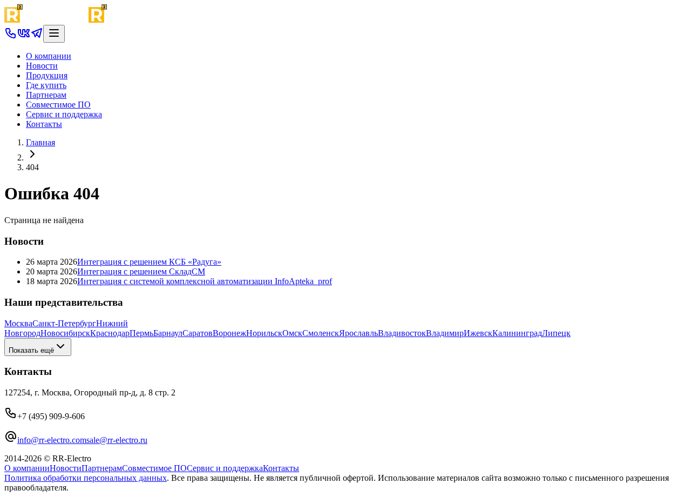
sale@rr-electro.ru (116, 440)
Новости (42, 65)
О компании (48, 56)
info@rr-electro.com (51, 440)
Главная (40, 142)
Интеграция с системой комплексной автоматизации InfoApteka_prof (204, 281)
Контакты (44, 124)
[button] (10, 36)
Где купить (46, 85)
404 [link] (32, 167)
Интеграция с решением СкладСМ (141, 271)
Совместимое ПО (58, 104)
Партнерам (46, 94)
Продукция (46, 75)
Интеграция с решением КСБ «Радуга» (149, 261)
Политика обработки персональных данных (85, 477)
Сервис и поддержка (64, 114)
